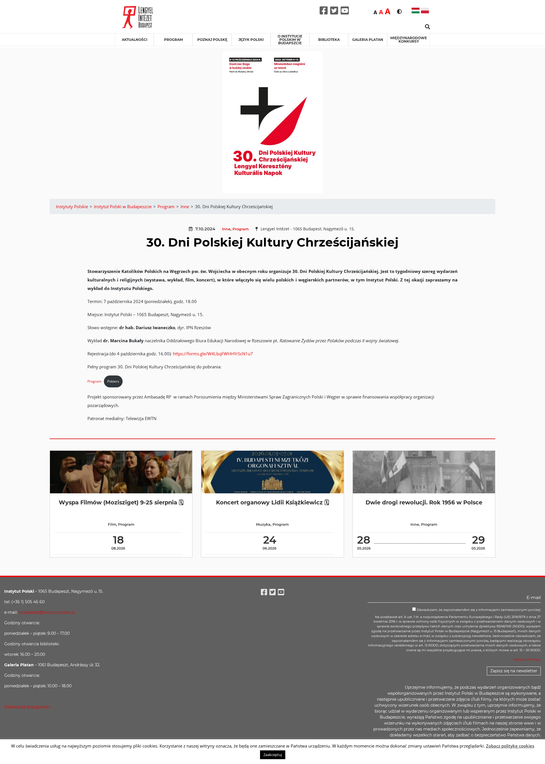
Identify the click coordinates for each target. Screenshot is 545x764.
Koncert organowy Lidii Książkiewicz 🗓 (272, 502)
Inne (226, 229)
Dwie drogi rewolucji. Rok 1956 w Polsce (424, 502)
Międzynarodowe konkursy (408, 39)
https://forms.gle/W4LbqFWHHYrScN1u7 (213, 353)
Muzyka (263, 524)
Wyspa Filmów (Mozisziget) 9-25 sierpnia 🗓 (121, 502)
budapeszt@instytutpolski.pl (47, 612)
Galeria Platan (367, 39)
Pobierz (113, 381)
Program (173, 39)
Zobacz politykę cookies (510, 746)
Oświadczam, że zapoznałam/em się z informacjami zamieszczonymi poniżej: (478, 610)
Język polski (251, 39)
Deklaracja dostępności (27, 706)
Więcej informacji (527, 659)
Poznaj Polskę (212, 39)
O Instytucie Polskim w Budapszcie (290, 39)
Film (112, 524)
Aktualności (134, 39)
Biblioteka (329, 39)
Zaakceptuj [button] (272, 754)
